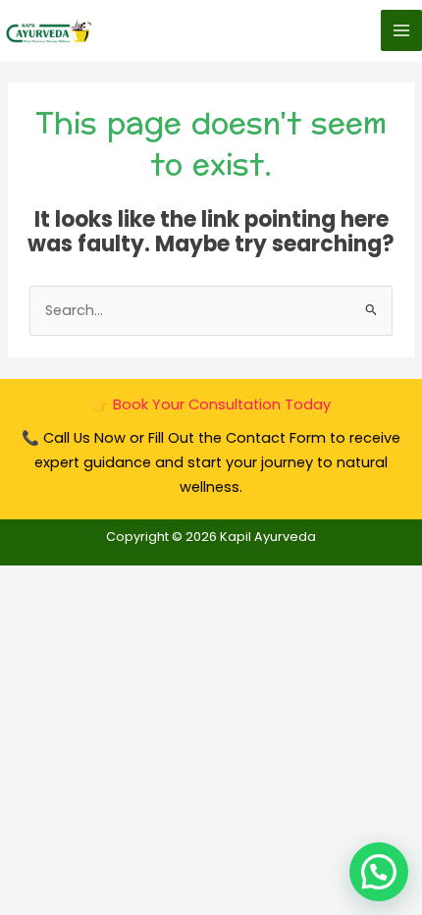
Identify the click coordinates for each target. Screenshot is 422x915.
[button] (378, 871)
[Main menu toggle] (401, 30)
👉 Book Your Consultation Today (211, 404)
